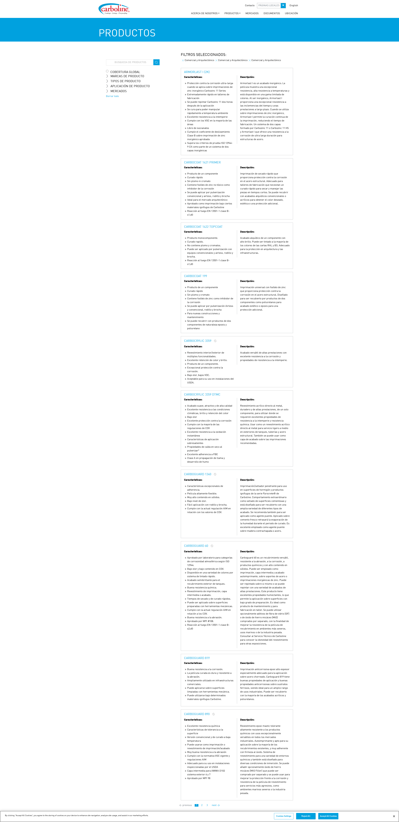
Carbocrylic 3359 (197, 341)
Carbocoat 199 (195, 276)
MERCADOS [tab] (119, 91)
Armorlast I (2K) (197, 72)
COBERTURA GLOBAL (125, 72)
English (294, 5)
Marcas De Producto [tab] (127, 76)
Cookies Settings (283, 816)
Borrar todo (112, 96)
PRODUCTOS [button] (231, 13)
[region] (199, 816)
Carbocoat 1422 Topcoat (203, 226)
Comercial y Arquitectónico (199, 60)
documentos (272, 13)
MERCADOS (252, 13)
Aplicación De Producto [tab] (130, 86)
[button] (271, 5)
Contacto (250, 5)
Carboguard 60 (196, 546)
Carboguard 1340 (197, 474)
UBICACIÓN (291, 13)
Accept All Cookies (328, 816)
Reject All (305, 816)
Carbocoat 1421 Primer (202, 162)
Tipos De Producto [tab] (126, 81)
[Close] (394, 816)
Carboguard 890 (197, 714)
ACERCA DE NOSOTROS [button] (204, 13)
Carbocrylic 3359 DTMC (202, 394)
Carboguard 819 (197, 658)
